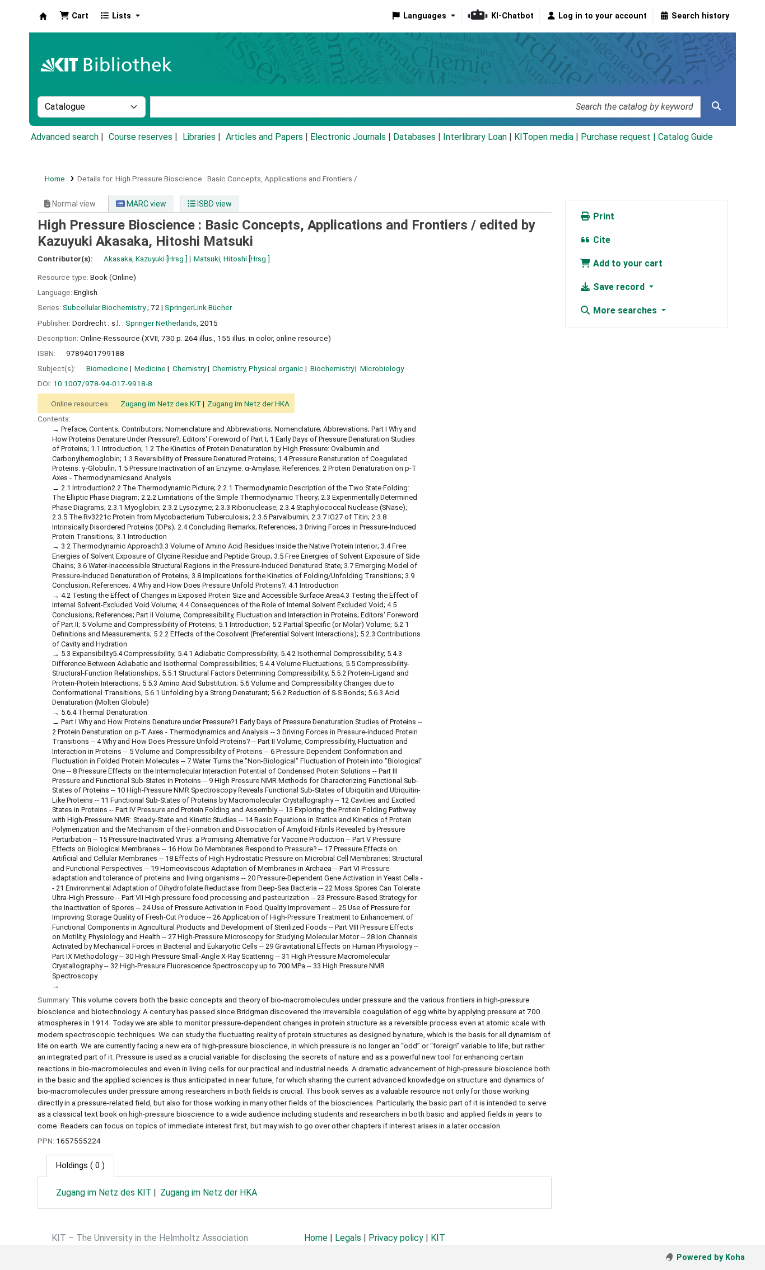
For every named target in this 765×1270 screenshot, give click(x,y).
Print (602, 216)
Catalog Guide (685, 137)
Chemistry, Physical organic (258, 368)
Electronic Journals (348, 137)
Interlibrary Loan (475, 137)
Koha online (43, 16)
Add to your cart (627, 263)
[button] (74, 16)
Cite (600, 240)
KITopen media (543, 137)
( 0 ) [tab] (80, 1165)
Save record (619, 287)
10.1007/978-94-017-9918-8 (102, 383)
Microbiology (382, 368)
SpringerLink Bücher (198, 307)
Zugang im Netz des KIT (160, 403)
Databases (414, 137)
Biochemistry (332, 368)
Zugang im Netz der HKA (248, 403)
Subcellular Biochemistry (104, 307)
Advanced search (65, 137)
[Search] (716, 106)
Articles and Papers (264, 137)
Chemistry (189, 368)
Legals (348, 1237)
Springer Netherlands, (161, 322)
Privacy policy (395, 1237)
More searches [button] (625, 310)
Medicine (150, 368)
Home (55, 178)
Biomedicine (107, 368)
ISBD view (213, 203)
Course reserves (140, 137)
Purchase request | (619, 137)
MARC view (145, 203)
